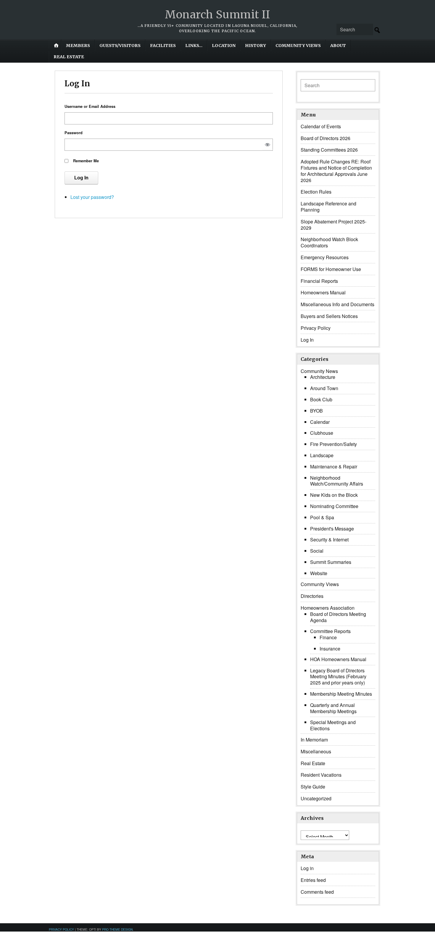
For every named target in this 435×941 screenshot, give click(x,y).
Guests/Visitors (120, 45)
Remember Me (86, 160)
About (338, 45)
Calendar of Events (321, 126)
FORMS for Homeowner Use (331, 269)
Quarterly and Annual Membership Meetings (333, 708)
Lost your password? (92, 197)
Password (74, 132)
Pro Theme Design (117, 929)
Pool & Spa (322, 517)
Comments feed (317, 891)
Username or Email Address (90, 106)
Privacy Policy (316, 328)
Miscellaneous (316, 751)
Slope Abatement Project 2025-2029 (333, 224)
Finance (328, 637)
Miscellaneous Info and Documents (337, 304)
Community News (319, 371)
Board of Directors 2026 (325, 138)
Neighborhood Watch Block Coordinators (329, 242)
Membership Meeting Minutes (341, 693)
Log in (307, 868)
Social (316, 550)
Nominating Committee (334, 506)
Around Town (324, 388)
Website (318, 573)
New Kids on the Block (334, 494)
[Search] (377, 30)
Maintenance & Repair (333, 466)
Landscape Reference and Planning (328, 206)
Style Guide (313, 786)
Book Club (321, 399)
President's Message (332, 528)
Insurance (330, 648)
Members (78, 45)
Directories (312, 596)
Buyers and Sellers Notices (329, 316)
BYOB (316, 410)
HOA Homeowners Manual (338, 659)
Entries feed (313, 880)
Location (224, 45)
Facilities (163, 45)
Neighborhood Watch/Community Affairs (336, 480)
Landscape (322, 455)
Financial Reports (319, 281)
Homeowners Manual (323, 292)
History (255, 45)
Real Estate (69, 56)
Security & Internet (329, 539)
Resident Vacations (321, 774)
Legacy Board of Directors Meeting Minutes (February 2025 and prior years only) (338, 676)
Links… (193, 45)
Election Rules (316, 191)
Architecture (322, 377)
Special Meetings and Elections (333, 725)
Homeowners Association (328, 607)
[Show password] (267, 144)
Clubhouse (321, 432)
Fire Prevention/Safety (333, 444)
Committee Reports (330, 631)
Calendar (320, 421)
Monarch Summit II (217, 14)
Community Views (298, 45)
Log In (81, 177)
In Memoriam (314, 739)
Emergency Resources (325, 257)
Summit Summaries (330, 562)
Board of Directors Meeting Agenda (338, 617)
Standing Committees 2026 (329, 149)
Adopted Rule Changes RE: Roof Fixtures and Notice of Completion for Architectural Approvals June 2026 (336, 170)
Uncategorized (316, 798)
